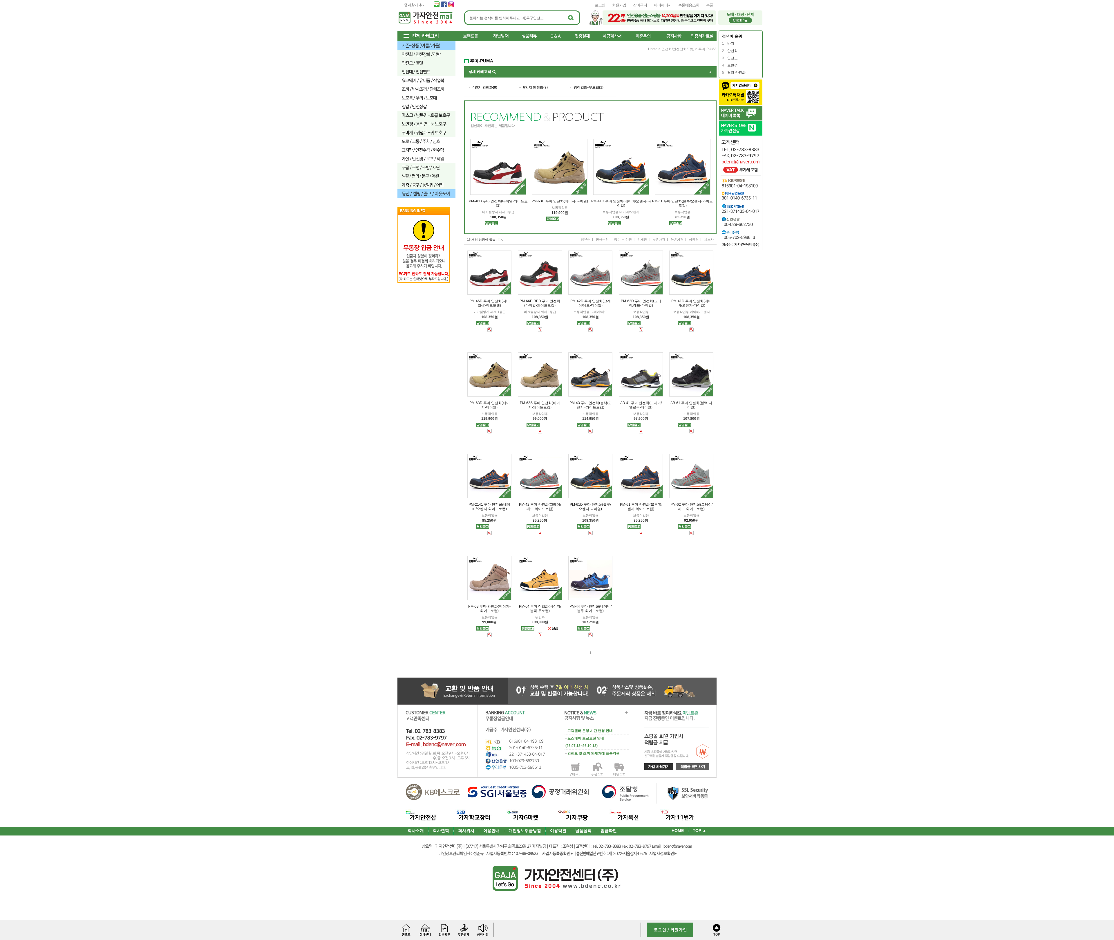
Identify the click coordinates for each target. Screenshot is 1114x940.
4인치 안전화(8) (485, 87)
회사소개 (416, 830)
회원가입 (619, 5)
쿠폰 (709, 5)
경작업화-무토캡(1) (588, 87)
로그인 (600, 5)
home (653, 49)
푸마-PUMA (707, 49)
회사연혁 (441, 830)
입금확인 (609, 830)
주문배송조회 (688, 5)
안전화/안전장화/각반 (678, 49)
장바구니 (640, 5)
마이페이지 (662, 5)
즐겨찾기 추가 (415, 5)
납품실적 (583, 830)
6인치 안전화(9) (535, 87)
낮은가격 (658, 239)
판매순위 (602, 239)
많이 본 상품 (623, 239)
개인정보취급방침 (525, 830)
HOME (678, 830)
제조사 (709, 239)
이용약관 (558, 830)
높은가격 (677, 239)
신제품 (642, 239)
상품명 (694, 239)
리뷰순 (585, 239)
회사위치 (466, 830)
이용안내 (491, 830)
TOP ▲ (699, 830)
